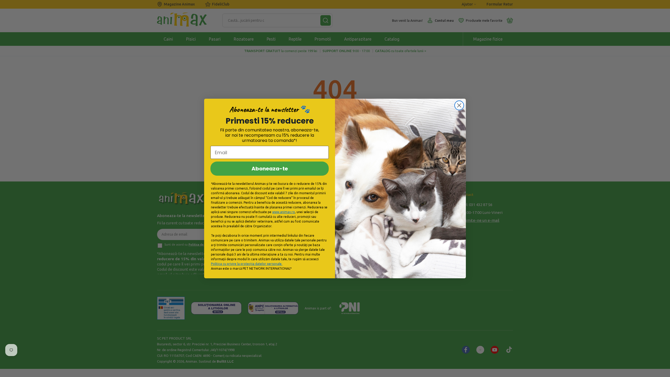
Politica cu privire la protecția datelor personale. (246, 263)
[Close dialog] (459, 105)
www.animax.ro (283, 212)
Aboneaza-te (270, 168)
